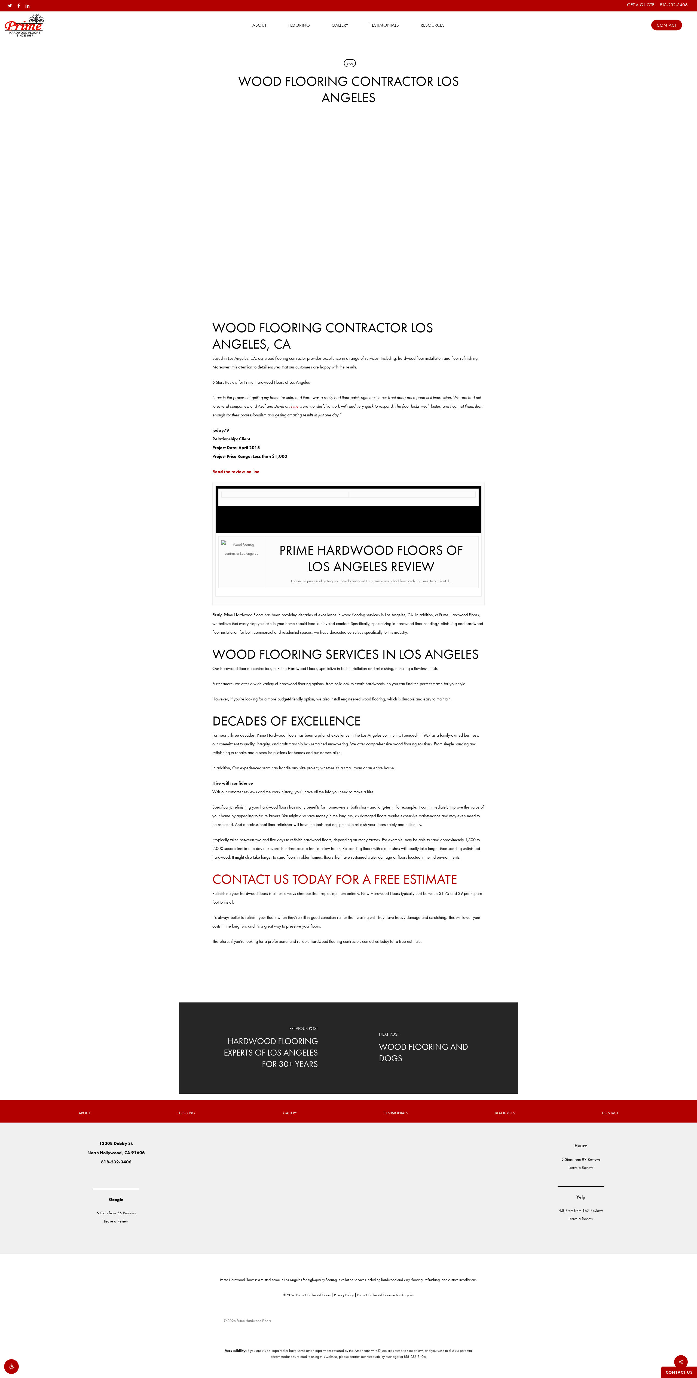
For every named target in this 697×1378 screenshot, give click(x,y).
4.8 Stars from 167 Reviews (581, 1210)
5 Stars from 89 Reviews (580, 1159)
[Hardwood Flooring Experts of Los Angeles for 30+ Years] (264, 1047)
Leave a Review (116, 1221)
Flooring (186, 1112)
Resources (505, 1112)
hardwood (388, 1279)
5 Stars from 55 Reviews (116, 1213)
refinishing (432, 1279)
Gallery (290, 1112)
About (84, 1112)
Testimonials (396, 1112)
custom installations (462, 1279)
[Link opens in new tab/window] (100, 1175)
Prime (293, 406)
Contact (610, 1112)
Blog (350, 63)
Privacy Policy (344, 1294)
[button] (11, 1366)
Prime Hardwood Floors (237, 1279)
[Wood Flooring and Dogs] (433, 1047)
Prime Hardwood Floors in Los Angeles (385, 1294)
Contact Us (679, 1372)
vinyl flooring (413, 1279)
